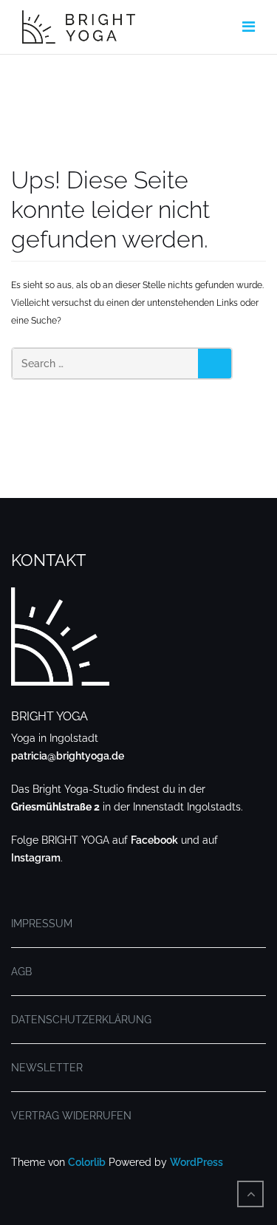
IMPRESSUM (41, 923)
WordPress (196, 1162)
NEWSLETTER (47, 1068)
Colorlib (87, 1162)
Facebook (154, 840)
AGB (21, 971)
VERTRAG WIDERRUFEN (71, 1116)
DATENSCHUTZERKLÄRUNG (81, 1020)
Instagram (36, 858)
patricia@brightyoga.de (67, 756)
